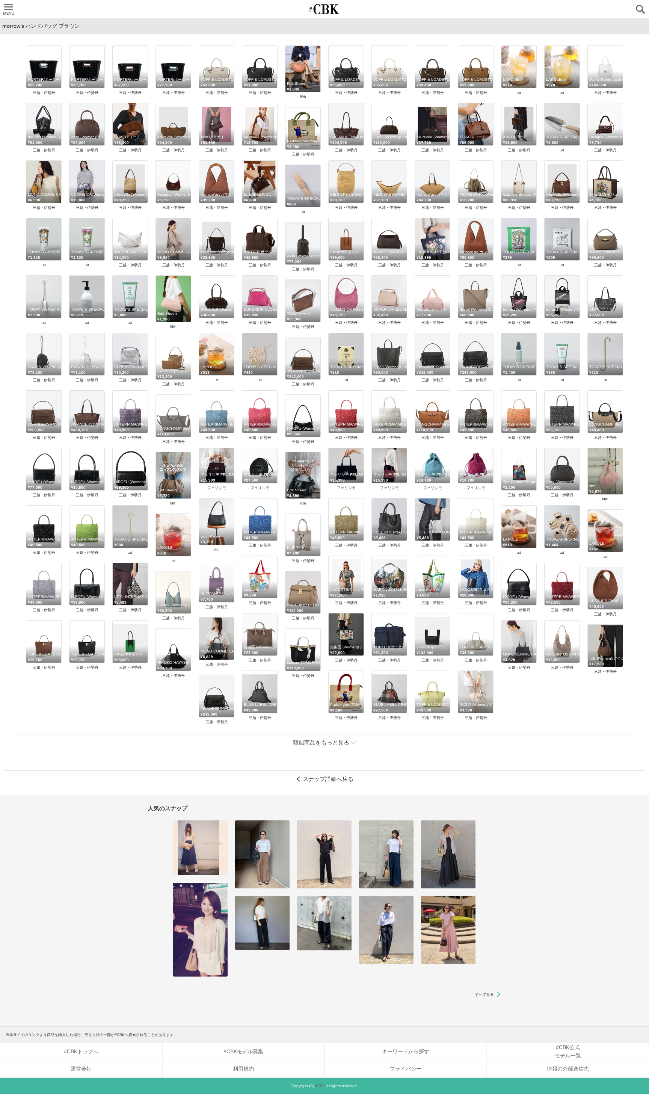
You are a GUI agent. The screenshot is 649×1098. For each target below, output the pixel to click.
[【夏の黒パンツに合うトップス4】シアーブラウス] (324, 923)
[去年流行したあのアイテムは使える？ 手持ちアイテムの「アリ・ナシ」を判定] (200, 847)
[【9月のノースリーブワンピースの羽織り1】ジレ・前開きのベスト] (448, 854)
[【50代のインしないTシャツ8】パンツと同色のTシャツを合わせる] (324, 854)
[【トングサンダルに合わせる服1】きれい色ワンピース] (448, 930)
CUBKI (324, 9)
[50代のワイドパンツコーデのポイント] (262, 854)
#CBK (320, 1086)
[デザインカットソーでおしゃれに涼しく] (386, 854)
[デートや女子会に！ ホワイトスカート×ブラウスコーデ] (200, 929)
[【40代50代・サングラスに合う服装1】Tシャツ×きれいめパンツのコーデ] (386, 930)
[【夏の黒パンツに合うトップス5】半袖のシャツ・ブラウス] (262, 923)
